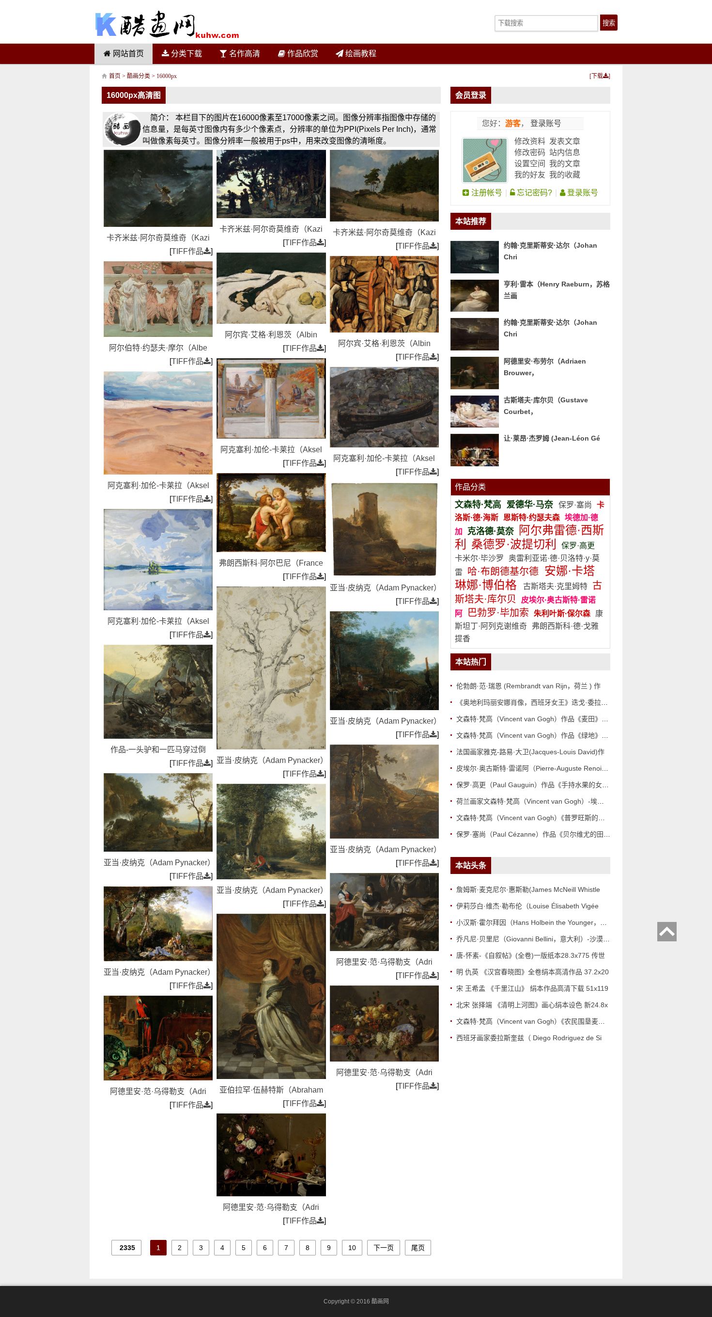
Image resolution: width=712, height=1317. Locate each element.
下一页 (383, 1248)
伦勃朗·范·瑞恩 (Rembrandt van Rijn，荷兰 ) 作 (528, 686)
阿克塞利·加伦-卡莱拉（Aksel (158, 485)
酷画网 (380, 1301)
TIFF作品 (187, 251)
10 (352, 1248)
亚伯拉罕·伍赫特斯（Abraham (271, 1090)
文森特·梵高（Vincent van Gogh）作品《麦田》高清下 (539, 719)
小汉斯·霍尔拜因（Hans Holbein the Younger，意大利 (538, 922)
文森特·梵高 (479, 504)
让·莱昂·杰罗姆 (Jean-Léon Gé (552, 438)
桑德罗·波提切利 (514, 544)
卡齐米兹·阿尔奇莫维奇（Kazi (158, 238)
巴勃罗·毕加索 (498, 612)
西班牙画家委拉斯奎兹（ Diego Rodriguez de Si (529, 1038)
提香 (462, 639)
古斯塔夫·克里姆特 (555, 586)
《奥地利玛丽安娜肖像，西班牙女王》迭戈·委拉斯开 (535, 702)
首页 (115, 76)
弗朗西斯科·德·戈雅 (565, 626)
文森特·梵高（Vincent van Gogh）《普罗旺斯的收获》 (537, 818)
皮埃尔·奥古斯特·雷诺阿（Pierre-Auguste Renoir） (533, 768)
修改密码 (529, 152)
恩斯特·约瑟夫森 (532, 517)
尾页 (418, 1248)
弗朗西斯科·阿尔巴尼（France (271, 563)
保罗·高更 (578, 545)
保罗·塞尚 (576, 505)
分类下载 (185, 53)
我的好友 (529, 175)
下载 (597, 76)
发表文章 (564, 141)
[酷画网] (167, 24)
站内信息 (564, 152)
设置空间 (529, 163)
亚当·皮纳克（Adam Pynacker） (159, 862)
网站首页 (127, 53)
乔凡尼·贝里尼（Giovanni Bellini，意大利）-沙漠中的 (536, 939)
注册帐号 (485, 193)
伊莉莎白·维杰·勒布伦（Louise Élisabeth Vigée (527, 906)
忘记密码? (533, 193)
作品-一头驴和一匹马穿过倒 (158, 750)
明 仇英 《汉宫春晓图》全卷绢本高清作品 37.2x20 (532, 972)
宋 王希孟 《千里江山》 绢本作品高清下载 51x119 (532, 988)
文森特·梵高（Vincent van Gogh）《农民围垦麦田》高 (537, 1021)
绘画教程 (359, 53)
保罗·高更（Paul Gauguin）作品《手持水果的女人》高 (539, 785)
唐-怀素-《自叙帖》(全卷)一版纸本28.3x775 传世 (530, 955)
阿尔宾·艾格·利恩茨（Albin (271, 335)
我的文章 (564, 163)
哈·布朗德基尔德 (504, 571)
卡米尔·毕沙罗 (480, 558)
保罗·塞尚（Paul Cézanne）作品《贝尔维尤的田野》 (536, 834)
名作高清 (243, 53)
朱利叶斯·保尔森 (563, 613)
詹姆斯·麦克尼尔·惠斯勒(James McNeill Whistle (528, 889)
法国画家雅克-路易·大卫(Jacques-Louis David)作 (530, 752)
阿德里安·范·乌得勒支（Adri (158, 1091)
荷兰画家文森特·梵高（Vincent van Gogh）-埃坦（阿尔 (540, 801)
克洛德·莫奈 (490, 531)
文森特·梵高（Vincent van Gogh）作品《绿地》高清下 (539, 735)
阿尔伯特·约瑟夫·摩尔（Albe (158, 348)
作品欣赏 (301, 53)
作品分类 (470, 487)
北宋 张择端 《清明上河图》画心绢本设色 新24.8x (532, 1005)
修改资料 (529, 141)
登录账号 (544, 123)
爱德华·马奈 (531, 504)
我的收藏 (564, 175)
